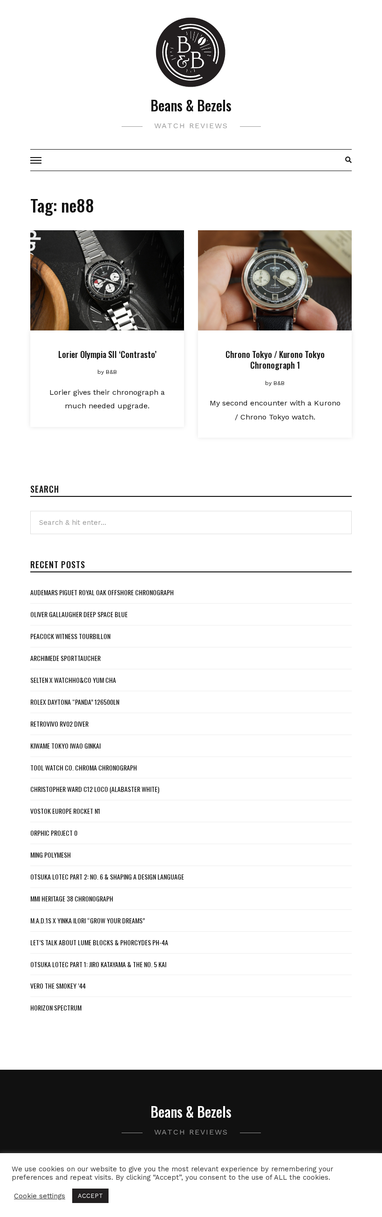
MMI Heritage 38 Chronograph (71, 898)
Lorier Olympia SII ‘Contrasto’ (107, 354)
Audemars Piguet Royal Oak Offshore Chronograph (102, 592)
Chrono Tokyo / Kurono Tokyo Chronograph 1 (275, 359)
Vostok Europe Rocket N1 (65, 811)
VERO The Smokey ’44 (58, 985)
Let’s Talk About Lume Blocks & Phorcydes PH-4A (99, 942)
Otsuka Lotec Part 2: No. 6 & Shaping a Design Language (107, 876)
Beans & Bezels (191, 105)
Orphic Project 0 (53, 833)
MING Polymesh (50, 854)
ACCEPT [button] (90, 1195)
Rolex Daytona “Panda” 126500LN (74, 702)
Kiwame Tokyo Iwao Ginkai (65, 745)
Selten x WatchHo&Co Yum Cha (73, 680)
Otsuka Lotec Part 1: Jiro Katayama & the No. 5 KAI (98, 964)
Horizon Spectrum (56, 1007)
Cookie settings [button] (39, 1196)
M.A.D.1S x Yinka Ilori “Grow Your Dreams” (87, 920)
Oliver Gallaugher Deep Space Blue (79, 614)
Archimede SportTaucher (65, 658)
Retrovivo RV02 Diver (59, 724)
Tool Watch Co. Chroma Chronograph (83, 767)
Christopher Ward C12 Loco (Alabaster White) (94, 789)
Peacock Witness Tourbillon (70, 636)
